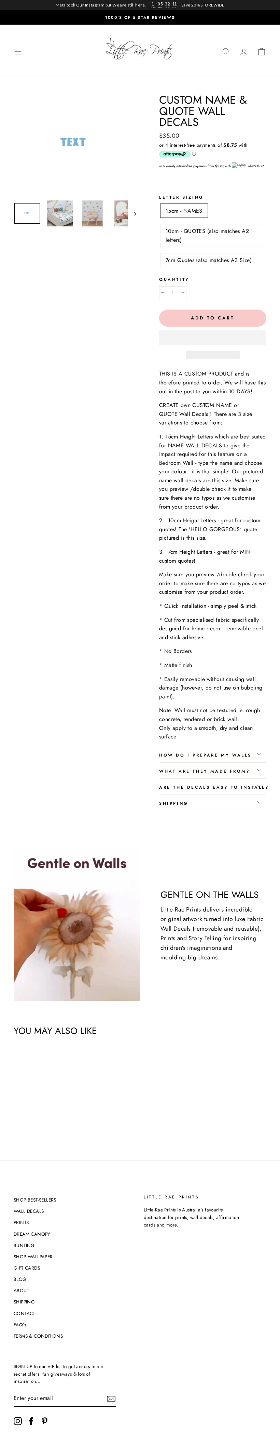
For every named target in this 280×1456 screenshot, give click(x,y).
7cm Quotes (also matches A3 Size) (209, 260)
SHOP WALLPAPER (33, 1256)
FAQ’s (20, 1324)
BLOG (20, 1279)
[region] (140, 5)
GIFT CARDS (27, 1267)
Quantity (174, 279)
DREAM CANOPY (32, 1234)
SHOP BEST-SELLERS (35, 1199)
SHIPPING (24, 1301)
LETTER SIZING (181, 197)
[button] (212, 337)
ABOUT (21, 1290)
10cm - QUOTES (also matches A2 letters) (207, 235)
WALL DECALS (29, 1211)
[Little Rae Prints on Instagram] (18, 1421)
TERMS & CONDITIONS (38, 1336)
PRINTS (21, 1222)
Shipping (173, 803)
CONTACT (24, 1313)
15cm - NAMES (184, 211)
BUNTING (24, 1245)
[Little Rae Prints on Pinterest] (44, 1421)
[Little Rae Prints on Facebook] (31, 1421)
